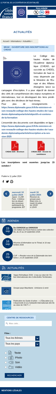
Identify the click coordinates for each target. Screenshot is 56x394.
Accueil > (7, 41)
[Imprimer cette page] (11, 181)
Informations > (16, 41)
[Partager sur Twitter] (7, 181)
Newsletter (42, 16)
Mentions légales (11, 390)
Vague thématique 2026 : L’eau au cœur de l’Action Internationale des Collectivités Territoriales (32, 276)
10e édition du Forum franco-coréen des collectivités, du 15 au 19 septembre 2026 (30, 230)
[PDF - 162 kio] (41, 145)
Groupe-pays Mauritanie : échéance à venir (31, 288)
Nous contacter (41, 8)
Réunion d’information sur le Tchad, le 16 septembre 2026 (28, 243)
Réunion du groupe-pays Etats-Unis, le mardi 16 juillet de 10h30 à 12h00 (36, 199)
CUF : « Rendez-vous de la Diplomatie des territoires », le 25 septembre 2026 (29, 256)
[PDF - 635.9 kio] (15, 145)
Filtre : (7, 333)
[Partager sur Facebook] (3, 181)
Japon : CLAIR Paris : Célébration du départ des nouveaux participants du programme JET (18, 199)
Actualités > (27, 41)
